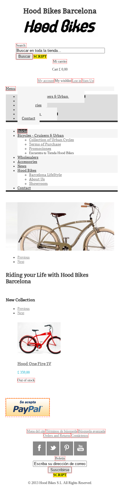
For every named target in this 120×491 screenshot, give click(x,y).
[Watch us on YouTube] (80, 448)
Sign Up (88, 81)
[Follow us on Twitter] (53, 448)
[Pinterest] (66, 448)
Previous (23, 257)
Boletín (60, 458)
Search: (21, 45)
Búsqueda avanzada (91, 431)
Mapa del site (36, 431)
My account (46, 81)
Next (20, 262)
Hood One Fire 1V (34, 363)
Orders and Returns (56, 436)
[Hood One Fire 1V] (41, 355)
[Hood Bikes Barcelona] (60, 35)
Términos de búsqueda (61, 431)
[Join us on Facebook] (39, 448)
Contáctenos (79, 436)
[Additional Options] (28, 415)
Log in (76, 81)
